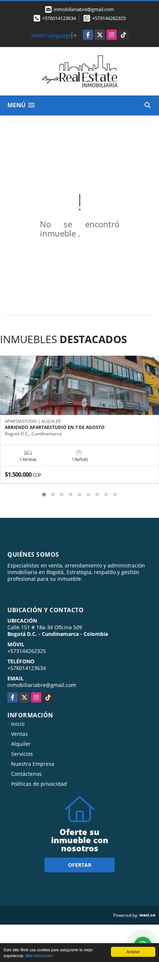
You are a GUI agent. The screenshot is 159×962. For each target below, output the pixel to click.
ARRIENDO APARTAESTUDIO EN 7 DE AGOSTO (55, 427)
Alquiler (21, 743)
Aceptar (133, 951)
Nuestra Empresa (32, 763)
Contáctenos (26, 773)
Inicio (17, 723)
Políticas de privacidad (39, 783)
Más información (39, 955)
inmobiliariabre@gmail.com (41, 684)
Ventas (19, 733)
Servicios (22, 753)
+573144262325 (109, 18)
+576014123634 (59, 18)
